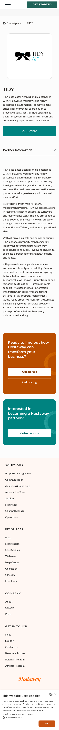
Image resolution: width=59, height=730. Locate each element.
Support (9, 640)
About (8, 601)
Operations (11, 517)
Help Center (12, 562)
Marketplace (14, 23)
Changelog (11, 568)
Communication (14, 479)
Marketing (11, 504)
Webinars (10, 556)
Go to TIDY (29, 131)
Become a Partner (15, 653)
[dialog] (29, 710)
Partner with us (29, 433)
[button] (29, 717)
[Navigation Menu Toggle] (8, 4)
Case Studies (12, 549)
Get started (42, 4)
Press (8, 613)
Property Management (18, 473)
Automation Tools (15, 492)
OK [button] (47, 723)
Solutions (14, 465)
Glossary (10, 574)
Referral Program (15, 659)
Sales (8, 634)
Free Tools (11, 581)
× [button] (55, 694)
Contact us (11, 646)
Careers (9, 607)
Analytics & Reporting (17, 485)
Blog (7, 537)
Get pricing (29, 382)
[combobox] (50, 694)
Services (9, 498)
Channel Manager (15, 510)
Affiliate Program (15, 665)
